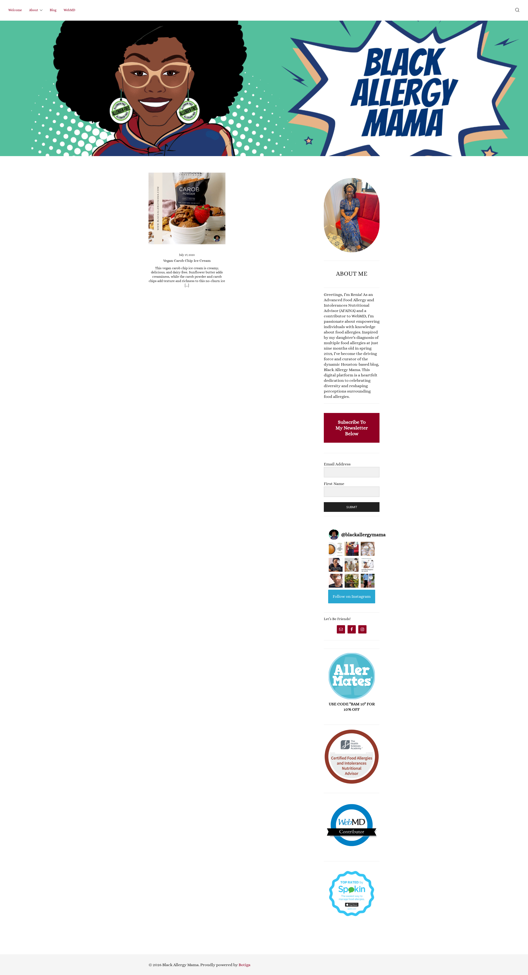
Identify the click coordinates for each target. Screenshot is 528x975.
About (33, 10)
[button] (325, 175)
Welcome (15, 10)
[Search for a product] (517, 10)
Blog (53, 10)
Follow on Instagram (352, 596)
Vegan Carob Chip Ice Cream (187, 261)
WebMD (69, 10)
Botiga (244, 964)
